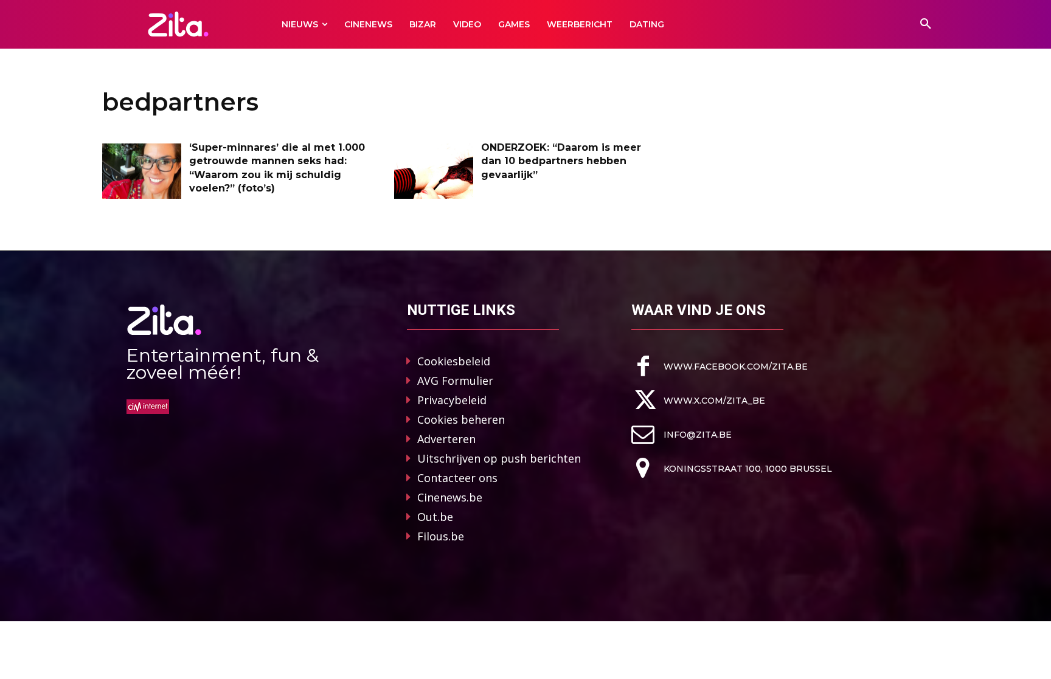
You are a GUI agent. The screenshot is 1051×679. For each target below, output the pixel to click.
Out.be (435, 516)
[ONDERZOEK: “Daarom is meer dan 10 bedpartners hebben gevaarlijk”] (433, 171)
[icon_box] (719, 366)
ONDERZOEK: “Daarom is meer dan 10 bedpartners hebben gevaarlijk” (561, 161)
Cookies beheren (461, 419)
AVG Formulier (455, 380)
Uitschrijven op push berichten (499, 458)
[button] (926, 24)
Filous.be (440, 536)
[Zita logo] (178, 24)
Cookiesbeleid (453, 361)
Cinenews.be (449, 497)
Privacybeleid (452, 400)
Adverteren (446, 439)
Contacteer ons (457, 477)
